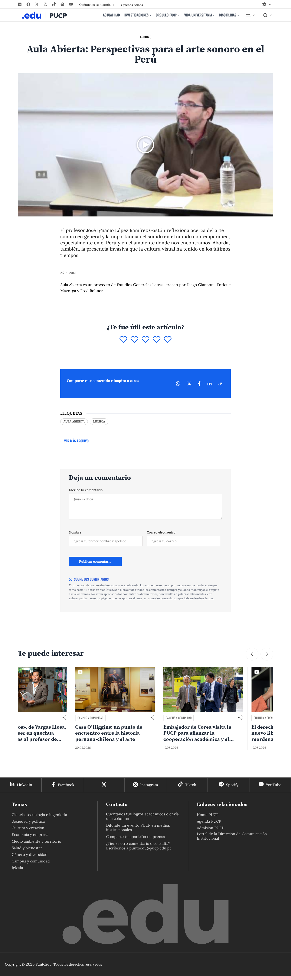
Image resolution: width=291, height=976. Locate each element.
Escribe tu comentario (86, 490)
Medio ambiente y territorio (36, 841)
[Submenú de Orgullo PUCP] (179, 15)
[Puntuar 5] (167, 340)
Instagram (149, 784)
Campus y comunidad (33, 717)
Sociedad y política (28, 821)
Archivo (145, 37)
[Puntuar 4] (156, 340)
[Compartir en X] (189, 383)
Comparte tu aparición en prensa (135, 836)
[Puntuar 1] (123, 340)
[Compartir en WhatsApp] (178, 383)
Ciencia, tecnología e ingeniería (39, 814)
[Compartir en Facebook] (199, 383)
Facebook (66, 784)
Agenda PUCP (209, 821)
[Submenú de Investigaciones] (150, 15)
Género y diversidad (30, 854)
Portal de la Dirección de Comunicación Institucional (232, 836)
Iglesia (17, 867)
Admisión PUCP (210, 827)
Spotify (232, 784)
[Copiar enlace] (220, 383)
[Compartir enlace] (94, 718)
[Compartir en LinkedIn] (209, 383)
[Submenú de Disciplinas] (238, 15)
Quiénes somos (132, 5)
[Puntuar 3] (145, 340)
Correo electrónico (161, 532)
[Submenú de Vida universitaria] (214, 15)
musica (99, 421)
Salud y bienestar (27, 847)
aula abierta (74, 421)
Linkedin (24, 784)
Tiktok (190, 784)
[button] (252, 654)
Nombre (75, 532)
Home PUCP (208, 814)
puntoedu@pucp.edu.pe (150, 848)
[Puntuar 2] (134, 340)
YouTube (273, 784)
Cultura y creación (208, 717)
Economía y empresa (30, 834)
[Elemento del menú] (249, 15)
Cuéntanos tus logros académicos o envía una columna (142, 816)
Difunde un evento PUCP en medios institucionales (138, 827)
